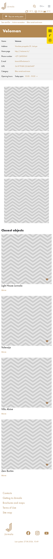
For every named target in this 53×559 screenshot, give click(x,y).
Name (3, 41)
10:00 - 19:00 (30, 76)
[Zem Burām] (26, 444)
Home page (5, 51)
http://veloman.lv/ (22, 51)
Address (4, 46)
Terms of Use (9, 508)
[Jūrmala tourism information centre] (7, 6)
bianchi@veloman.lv (22, 61)
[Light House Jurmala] (26, 259)
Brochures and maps (14, 503)
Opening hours (7, 76)
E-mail (3, 61)
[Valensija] (26, 321)
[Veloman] (26, 109)
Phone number (6, 56)
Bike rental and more (34, 22)
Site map (7, 512)
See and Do (5, 22)
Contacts (7, 493)
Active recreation (18, 22)
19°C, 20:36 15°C (40, 11)
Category (4, 71)
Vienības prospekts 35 (23, 46)
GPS (3, 66)
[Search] (34, 6)
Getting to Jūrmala (12, 498)
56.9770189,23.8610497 (25, 66)
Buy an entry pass (16, 17)
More (3, 290)
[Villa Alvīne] (26, 383)
